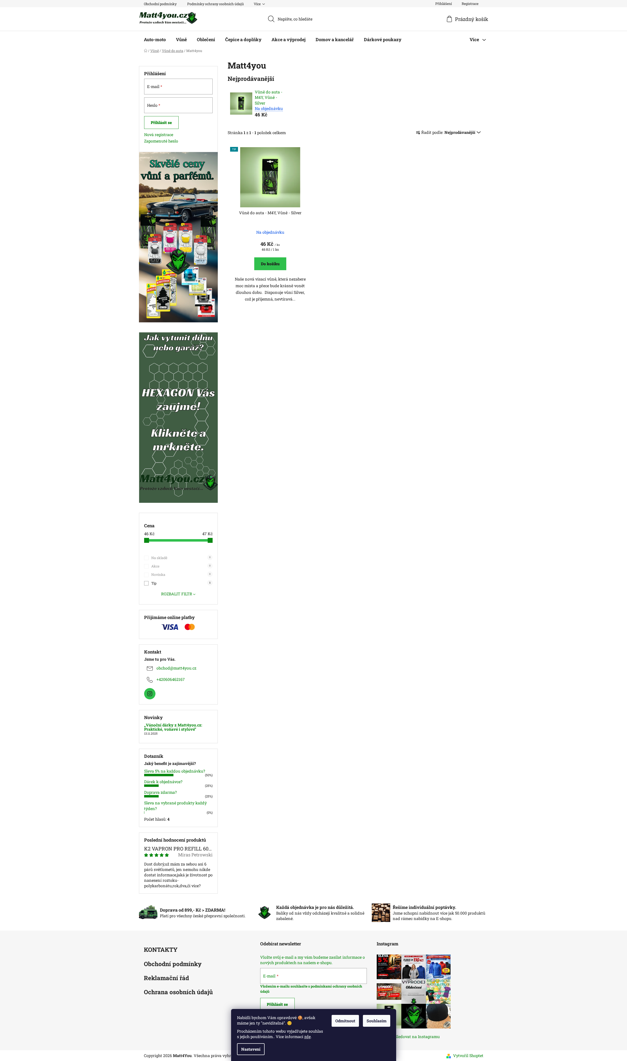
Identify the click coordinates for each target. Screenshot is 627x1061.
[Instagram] (149, 693)
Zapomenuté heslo (161, 140)
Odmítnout (345, 1020)
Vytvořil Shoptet (468, 1055)
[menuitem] (155, 39)
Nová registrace (158, 134)
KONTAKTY (161, 950)
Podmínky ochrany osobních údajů (215, 3)
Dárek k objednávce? (163, 781)
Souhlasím (377, 1020)
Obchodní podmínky (160, 3)
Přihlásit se (161, 122)
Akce (181, 566)
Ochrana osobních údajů (178, 992)
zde (307, 1036)
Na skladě (181, 557)
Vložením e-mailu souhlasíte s (285, 986)
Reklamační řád (166, 978)
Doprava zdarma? (160, 792)
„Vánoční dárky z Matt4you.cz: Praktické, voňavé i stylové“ (173, 727)
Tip (180, 583)
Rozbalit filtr (176, 593)
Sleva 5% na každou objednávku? (174, 771)
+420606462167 (170, 679)
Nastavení (250, 1049)
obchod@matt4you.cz (176, 668)
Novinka (181, 574)
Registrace (470, 3)
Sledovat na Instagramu (417, 1036)
